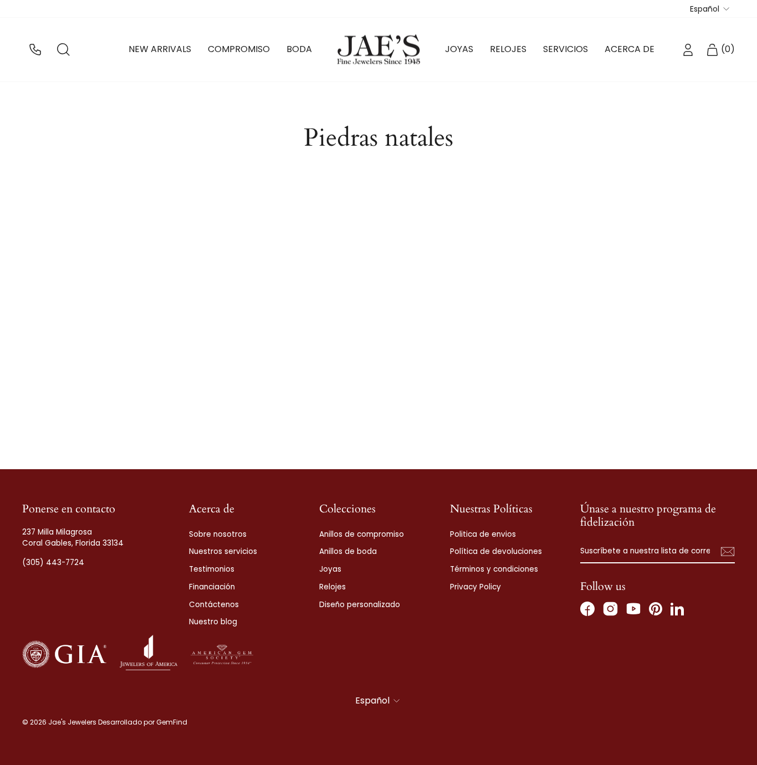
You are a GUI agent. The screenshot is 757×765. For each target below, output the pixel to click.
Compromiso (239, 49)
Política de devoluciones (496, 551)
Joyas (459, 49)
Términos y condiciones (494, 569)
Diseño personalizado (359, 604)
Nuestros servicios (223, 551)
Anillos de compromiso (361, 534)
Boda (299, 49)
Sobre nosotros (218, 534)
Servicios (565, 49)
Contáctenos (214, 604)
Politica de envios (483, 534)
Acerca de (629, 49)
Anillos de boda (348, 551)
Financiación (212, 587)
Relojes (508, 49)
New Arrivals (160, 49)
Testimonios (211, 569)
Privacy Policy (475, 587)
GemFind (171, 722)
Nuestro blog (213, 622)
